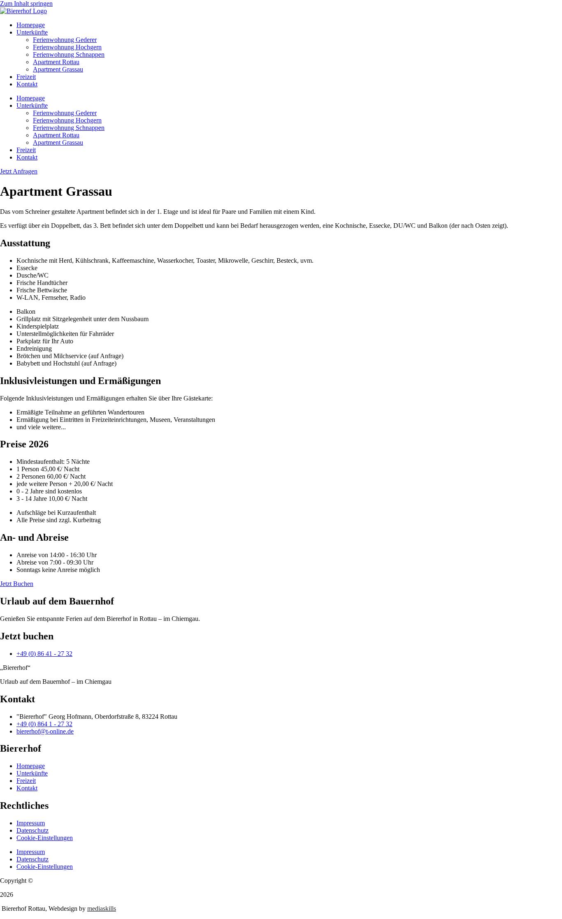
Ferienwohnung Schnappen (69, 54)
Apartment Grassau (58, 69)
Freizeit (26, 76)
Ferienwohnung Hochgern (67, 47)
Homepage (30, 24)
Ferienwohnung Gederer (65, 39)
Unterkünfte (32, 32)
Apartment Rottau (56, 61)
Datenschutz (32, 830)
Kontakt (26, 84)
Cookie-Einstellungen (44, 837)
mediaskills (101, 908)
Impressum (30, 822)
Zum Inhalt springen (26, 3)
